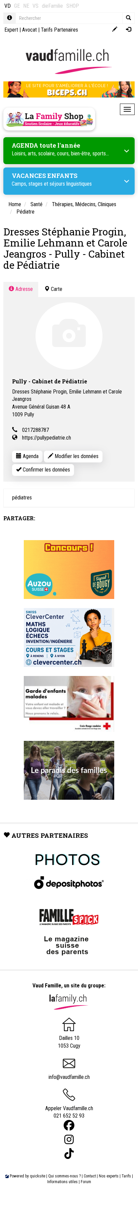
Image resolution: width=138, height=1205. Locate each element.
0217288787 (35, 430)
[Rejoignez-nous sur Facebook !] (69, 1125)
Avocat (29, 30)
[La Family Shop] (49, 119)
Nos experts (109, 1176)
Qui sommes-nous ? (64, 1176)
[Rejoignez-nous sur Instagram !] (69, 1139)
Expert (11, 30)
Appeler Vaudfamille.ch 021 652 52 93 (69, 1112)
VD (7, 6)
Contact (90, 1176)
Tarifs (126, 1176)
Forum (86, 1181)
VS (35, 6)
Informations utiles (62, 1181)
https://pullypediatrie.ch (46, 438)
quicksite (37, 1176)
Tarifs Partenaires (59, 30)
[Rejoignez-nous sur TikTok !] (69, 1154)
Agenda (30, 456)
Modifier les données (75, 456)
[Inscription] (115, 30)
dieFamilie (52, 6)
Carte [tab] (56, 289)
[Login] (128, 30)
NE (26, 6)
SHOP (72, 6)
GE (17, 6)
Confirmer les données (45, 469)
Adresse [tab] (23, 289)
